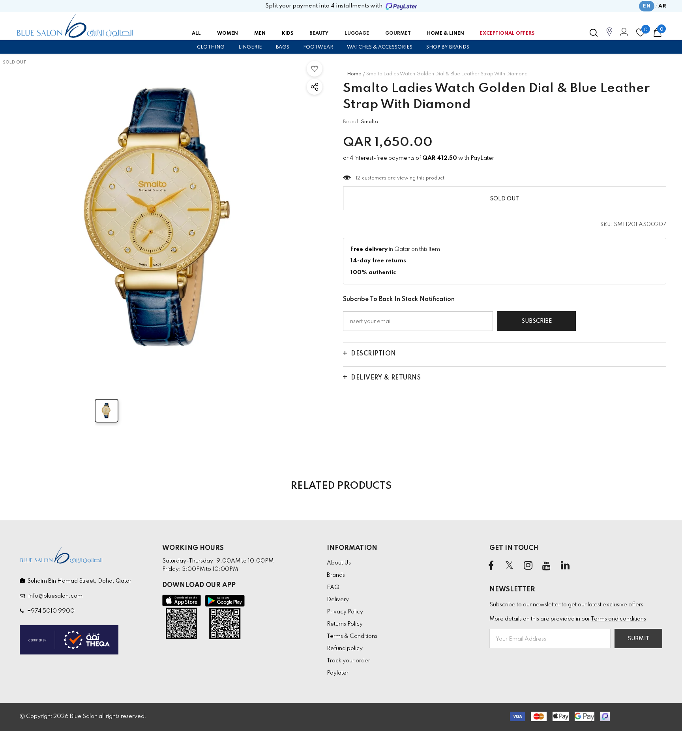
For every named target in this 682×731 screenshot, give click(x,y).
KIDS (287, 33)
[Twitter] (509, 566)
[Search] (594, 33)
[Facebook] (491, 566)
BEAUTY (318, 33)
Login (622, 34)
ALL (196, 33)
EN (646, 6)
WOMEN (227, 33)
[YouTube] (547, 566)
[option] (163, 219)
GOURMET (398, 33)
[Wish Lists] (314, 69)
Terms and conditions (618, 619)
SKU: (607, 224)
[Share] (314, 87)
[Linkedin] (565, 566)
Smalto (369, 121)
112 (357, 178)
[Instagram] (528, 566)
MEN (260, 33)
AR (662, 6)
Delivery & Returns (386, 378)
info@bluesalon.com (54, 596)
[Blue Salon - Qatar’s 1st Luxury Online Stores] (75, 26)
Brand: (351, 121)
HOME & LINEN (445, 33)
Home (354, 74)
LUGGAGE (357, 33)
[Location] (609, 36)
